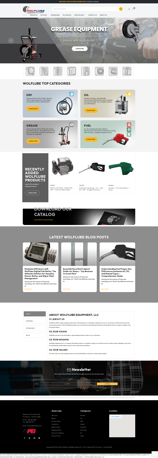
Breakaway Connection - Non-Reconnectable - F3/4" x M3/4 (118, 189)
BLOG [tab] (28, 335)
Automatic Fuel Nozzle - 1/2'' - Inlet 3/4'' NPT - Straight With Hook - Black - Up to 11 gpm (62, 189)
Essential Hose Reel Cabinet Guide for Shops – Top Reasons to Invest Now (78, 271)
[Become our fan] (24, 438)
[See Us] (34, 438)
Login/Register (129, 9)
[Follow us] (29, 438)
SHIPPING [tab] (29, 321)
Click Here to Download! (43, 220)
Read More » (28, 289)
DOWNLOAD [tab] (30, 328)
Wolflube (65, 447)
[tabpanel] (90, 334)
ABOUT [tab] (28, 314)
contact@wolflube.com (34, 426)
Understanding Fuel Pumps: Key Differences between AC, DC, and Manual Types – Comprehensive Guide (116, 272)
